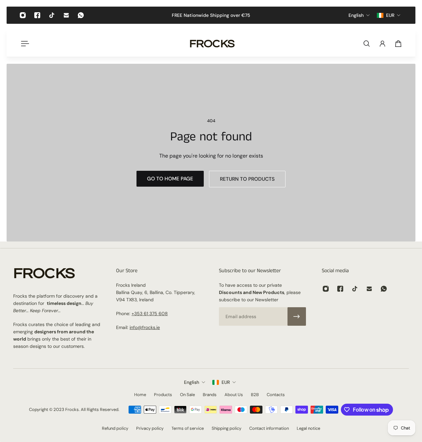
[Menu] (23, 43)
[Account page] (382, 43)
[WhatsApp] (81, 15)
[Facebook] (37, 15)
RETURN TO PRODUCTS (247, 179)
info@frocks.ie (145, 327)
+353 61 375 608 (150, 313)
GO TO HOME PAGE (170, 178)
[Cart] (398, 43)
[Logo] (212, 43)
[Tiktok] (52, 15)
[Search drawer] (367, 43)
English (191, 382)
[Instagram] (22, 15)
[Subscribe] (296, 316)
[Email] (66, 15)
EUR (226, 382)
